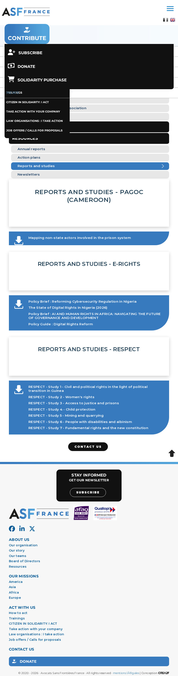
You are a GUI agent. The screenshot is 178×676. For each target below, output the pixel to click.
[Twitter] (32, 529)
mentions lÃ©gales (126, 673)
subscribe (88, 492)
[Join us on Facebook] (12, 529)
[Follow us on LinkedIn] (22, 529)
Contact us (88, 447)
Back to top (172, 454)
